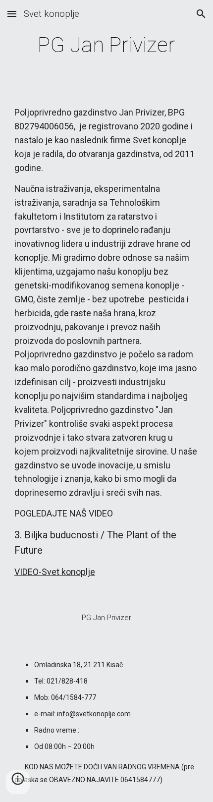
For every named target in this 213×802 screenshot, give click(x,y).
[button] (12, 13)
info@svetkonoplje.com (94, 714)
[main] (106, 45)
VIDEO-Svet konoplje (54, 572)
